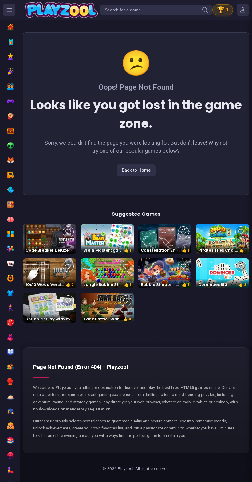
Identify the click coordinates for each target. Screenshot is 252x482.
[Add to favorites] (68, 231)
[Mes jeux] (243, 10)
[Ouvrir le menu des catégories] (9, 10)
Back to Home (136, 170)
